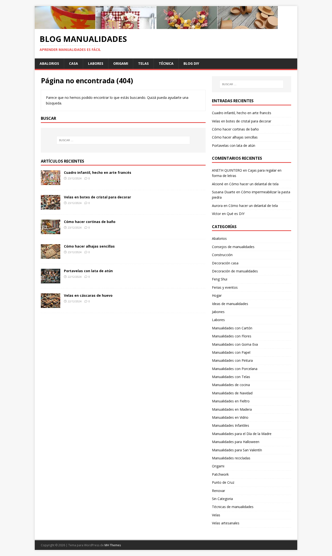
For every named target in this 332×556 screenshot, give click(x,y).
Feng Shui (219, 279)
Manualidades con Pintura (232, 360)
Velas (216, 515)
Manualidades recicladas (231, 458)
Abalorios (49, 63)
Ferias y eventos (225, 287)
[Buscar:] (123, 140)
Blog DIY (191, 63)
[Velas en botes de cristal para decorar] (50, 206)
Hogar (217, 295)
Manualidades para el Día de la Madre (241, 433)
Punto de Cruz (223, 482)
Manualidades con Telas (231, 376)
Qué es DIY (236, 213)
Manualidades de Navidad (232, 393)
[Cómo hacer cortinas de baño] (50, 231)
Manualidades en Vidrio (230, 417)
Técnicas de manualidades (232, 506)
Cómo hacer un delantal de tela (254, 184)
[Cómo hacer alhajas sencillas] (50, 256)
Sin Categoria (222, 498)
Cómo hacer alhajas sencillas (89, 246)
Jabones (218, 311)
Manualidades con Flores (231, 336)
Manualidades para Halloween (235, 441)
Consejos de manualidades (233, 246)
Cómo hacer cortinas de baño (89, 221)
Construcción (222, 254)
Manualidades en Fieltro (231, 401)
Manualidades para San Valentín (237, 450)
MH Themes (113, 545)
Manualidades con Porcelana (234, 368)
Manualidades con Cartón (232, 328)
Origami (120, 63)
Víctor (216, 213)
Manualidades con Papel (231, 352)
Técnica (166, 63)
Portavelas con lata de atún (88, 271)
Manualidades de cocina (231, 384)
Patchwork (220, 474)
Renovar (218, 490)
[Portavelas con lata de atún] (50, 280)
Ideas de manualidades (230, 303)
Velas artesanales (225, 523)
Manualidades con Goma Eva (235, 344)
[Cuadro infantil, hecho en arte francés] (50, 182)
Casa (73, 63)
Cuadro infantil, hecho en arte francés (97, 172)
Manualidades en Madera (232, 409)
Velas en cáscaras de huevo (88, 295)
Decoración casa (225, 263)
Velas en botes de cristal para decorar (97, 197)
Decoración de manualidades (235, 271)
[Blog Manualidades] (156, 26)
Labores (95, 63)
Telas (143, 63)
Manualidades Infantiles (230, 425)
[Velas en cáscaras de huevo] (50, 305)
